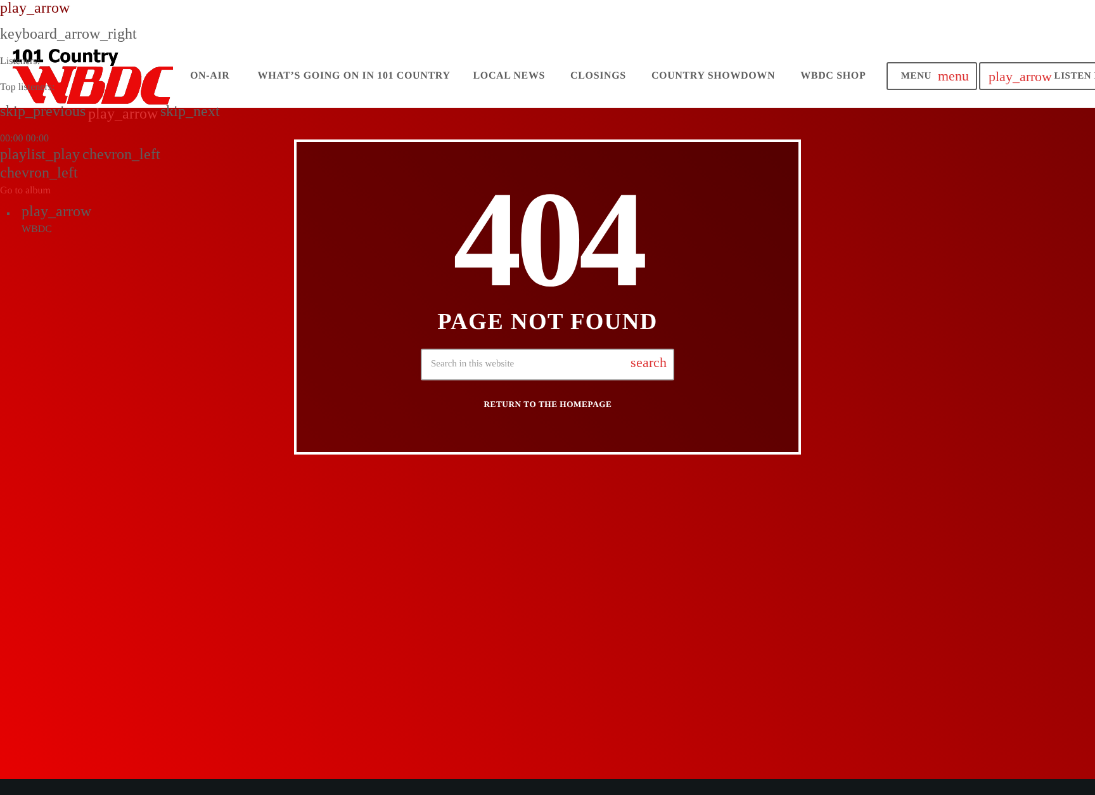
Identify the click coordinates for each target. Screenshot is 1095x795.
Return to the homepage (548, 404)
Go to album (25, 190)
